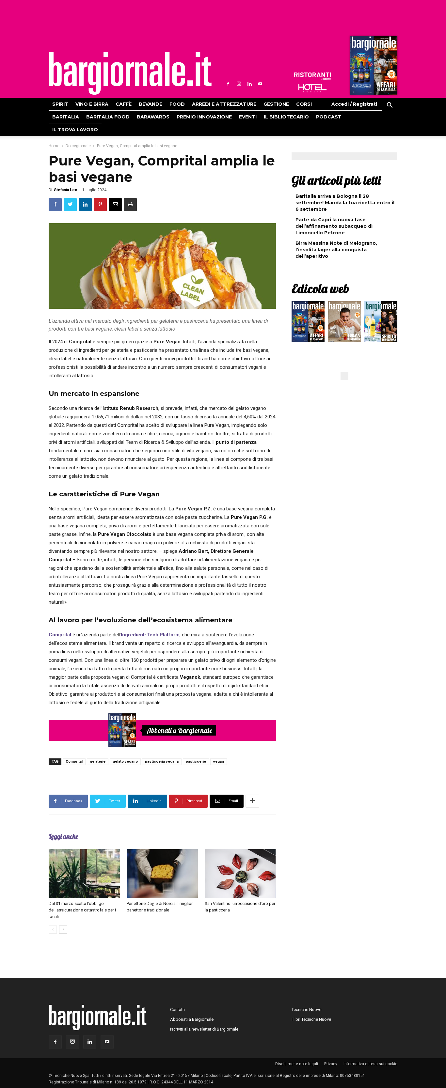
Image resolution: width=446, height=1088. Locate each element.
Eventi (248, 117)
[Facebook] (228, 84)
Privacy (330, 1064)
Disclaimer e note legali (296, 1064)
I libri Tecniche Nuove (311, 1019)
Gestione (276, 104)
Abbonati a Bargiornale (179, 730)
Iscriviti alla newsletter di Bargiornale (204, 1029)
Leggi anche (63, 836)
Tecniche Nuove (306, 1009)
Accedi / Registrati (354, 104)
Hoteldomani (312, 88)
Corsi (304, 104)
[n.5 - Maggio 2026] (380, 323)
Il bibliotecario (286, 117)
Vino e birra (91, 104)
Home (54, 146)
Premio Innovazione (204, 117)
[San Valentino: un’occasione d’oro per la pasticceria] (240, 873)
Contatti (177, 1009)
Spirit (60, 104)
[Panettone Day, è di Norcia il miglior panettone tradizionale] (162, 873)
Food (177, 104)
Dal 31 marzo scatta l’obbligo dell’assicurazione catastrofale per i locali (82, 910)
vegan (218, 761)
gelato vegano (125, 761)
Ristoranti (312, 76)
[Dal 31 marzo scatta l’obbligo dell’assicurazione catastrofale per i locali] (84, 873)
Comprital (74, 761)
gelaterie (97, 761)
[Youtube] (260, 84)
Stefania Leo (65, 190)
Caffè (124, 104)
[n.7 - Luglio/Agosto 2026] (372, 67)
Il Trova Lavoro (75, 129)
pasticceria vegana (162, 761)
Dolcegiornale (78, 146)
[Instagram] (239, 84)
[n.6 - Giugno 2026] (344, 323)
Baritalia (65, 117)
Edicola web (320, 288)
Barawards (153, 117)
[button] (389, 106)
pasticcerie (196, 761)
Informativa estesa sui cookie (370, 1064)
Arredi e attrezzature (224, 104)
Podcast (329, 117)
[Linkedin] (249, 84)
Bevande (150, 104)
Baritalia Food (108, 117)
